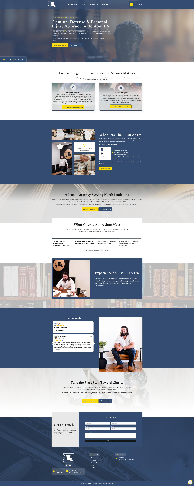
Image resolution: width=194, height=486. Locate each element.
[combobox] (112, 428)
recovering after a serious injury (77, 30)
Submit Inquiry (110, 441)
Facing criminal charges (59, 30)
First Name (87, 421)
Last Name (113, 421)
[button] (93, 343)
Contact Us (104, 4)
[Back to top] (190, 482)
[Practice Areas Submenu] (78, 4)
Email (86, 426)
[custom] (69, 465)
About (83, 4)
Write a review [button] (60, 330)
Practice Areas (72, 4)
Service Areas (94, 4)
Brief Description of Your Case (92, 432)
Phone (112, 426)
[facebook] (66, 465)
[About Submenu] (86, 4)
